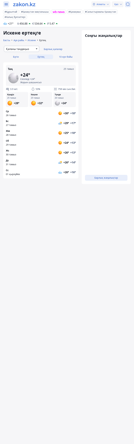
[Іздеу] (128, 4)
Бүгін (16, 56)
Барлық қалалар (53, 49)
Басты (6, 40)
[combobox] (21, 49)
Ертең (41, 56)
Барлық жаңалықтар (106, 177)
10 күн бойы (66, 56)
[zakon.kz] (24, 4)
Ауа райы (19, 40)
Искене (32, 40)
